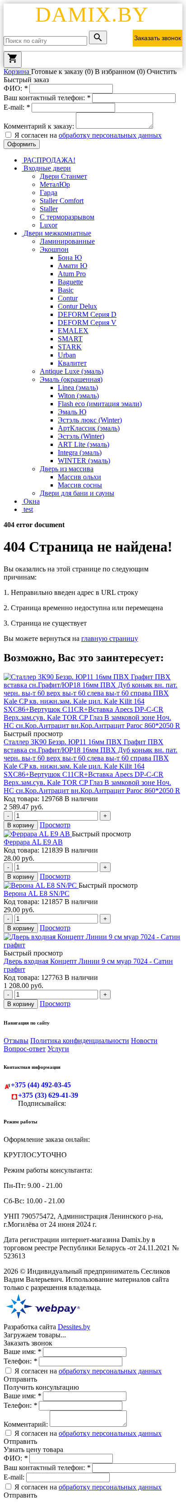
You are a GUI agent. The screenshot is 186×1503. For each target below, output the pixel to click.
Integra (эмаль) (80, 452)
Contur (68, 298)
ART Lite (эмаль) (83, 444)
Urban (67, 355)
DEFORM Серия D (87, 314)
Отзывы (16, 1040)
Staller (49, 209)
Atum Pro (72, 274)
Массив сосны (80, 485)
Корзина (17, 71)
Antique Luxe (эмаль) (71, 371)
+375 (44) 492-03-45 (41, 1085)
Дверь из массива (66, 469)
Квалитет (72, 363)
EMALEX (73, 330)
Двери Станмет (63, 176)
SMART (70, 339)
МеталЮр (55, 184)
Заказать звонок (157, 38)
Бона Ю (70, 257)
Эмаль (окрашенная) (71, 379)
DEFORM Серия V (87, 322)
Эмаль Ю (72, 412)
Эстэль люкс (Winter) (90, 420)
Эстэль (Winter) (81, 436)
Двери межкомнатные (56, 233)
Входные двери (46, 168)
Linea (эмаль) (78, 387)
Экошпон (54, 249)
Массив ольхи (79, 477)
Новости (144, 1040)
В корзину (20, 825)
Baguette (70, 282)
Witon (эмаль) (78, 395)
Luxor (48, 225)
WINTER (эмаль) (84, 460)
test (27, 509)
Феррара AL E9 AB (33, 842)
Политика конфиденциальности (79, 1040)
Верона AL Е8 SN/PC (37, 893)
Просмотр (55, 825)
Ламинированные (67, 241)
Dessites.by (74, 1327)
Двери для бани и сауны (77, 493)
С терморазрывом (67, 217)
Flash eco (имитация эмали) (100, 404)
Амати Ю (72, 265)
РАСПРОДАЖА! (48, 160)
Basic (66, 290)
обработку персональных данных (110, 135)
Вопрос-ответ (25, 1049)
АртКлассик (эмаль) (89, 428)
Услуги (58, 1049)
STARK (70, 347)
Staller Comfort (62, 200)
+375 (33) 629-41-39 (48, 1095)
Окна (31, 501)
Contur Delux (77, 306)
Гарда (48, 192)
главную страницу (109, 638)
